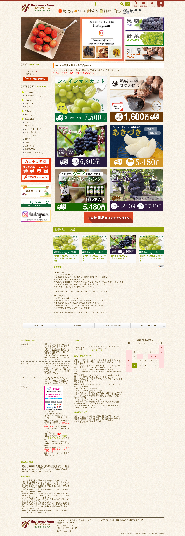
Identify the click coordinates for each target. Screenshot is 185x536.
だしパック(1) (31, 146)
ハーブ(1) (29, 92)
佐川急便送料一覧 (96, 350)
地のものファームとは (40, 326)
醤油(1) (28, 139)
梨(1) (27, 107)
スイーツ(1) (30, 122)
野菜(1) (28, 111)
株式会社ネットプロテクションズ (56, 437)
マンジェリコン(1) (33, 96)
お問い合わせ (76, 326)
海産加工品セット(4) (34, 153)
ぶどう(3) (29, 103)
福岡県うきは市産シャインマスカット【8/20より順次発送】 (66, 258)
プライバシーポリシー (148, 326)
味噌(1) (28, 142)
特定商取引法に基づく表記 (112, 326)
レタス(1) (29, 114)
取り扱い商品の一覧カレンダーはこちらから (73, 73)
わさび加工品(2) (32, 132)
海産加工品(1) (31, 149)
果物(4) (28, 100)
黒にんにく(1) (31, 126)
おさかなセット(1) (33, 129)
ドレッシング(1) (32, 136)
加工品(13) (29, 119)
